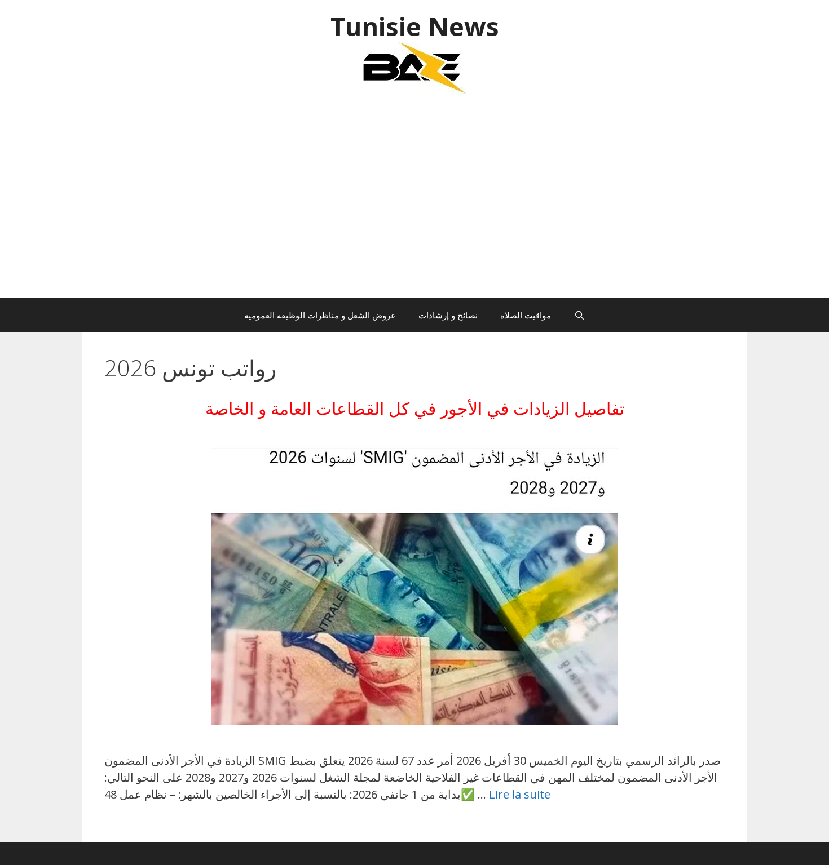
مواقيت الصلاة (525, 315)
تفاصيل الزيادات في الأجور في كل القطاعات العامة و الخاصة (414, 408)
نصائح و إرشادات (448, 315)
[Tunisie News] (414, 67)
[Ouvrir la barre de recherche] (579, 315)
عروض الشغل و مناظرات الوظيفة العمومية (320, 315)
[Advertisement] (414, 202)
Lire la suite (519, 794)
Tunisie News (414, 26)
